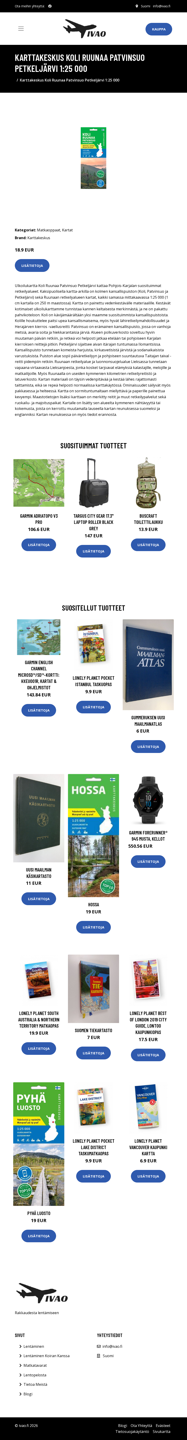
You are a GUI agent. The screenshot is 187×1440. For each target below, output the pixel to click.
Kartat (67, 230)
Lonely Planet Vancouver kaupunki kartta (148, 1147)
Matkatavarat (35, 1365)
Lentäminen (33, 1346)
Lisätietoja (32, 265)
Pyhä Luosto (38, 1213)
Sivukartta (161, 1431)
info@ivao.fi (161, 6)
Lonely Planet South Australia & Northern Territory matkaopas (39, 1019)
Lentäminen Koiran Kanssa (46, 1355)
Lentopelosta (34, 1375)
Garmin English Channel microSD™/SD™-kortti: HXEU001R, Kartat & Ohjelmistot (39, 674)
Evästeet (163, 1425)
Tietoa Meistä (35, 1384)
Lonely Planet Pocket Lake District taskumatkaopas (93, 1147)
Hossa (93, 904)
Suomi (145, 6)
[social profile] (50, 6)
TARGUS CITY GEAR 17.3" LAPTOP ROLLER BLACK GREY (93, 522)
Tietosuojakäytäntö (132, 1431)
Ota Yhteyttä (141, 1425)
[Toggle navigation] (21, 28)
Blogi (27, 1394)
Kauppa (159, 29)
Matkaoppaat (48, 230)
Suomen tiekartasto (93, 1030)
